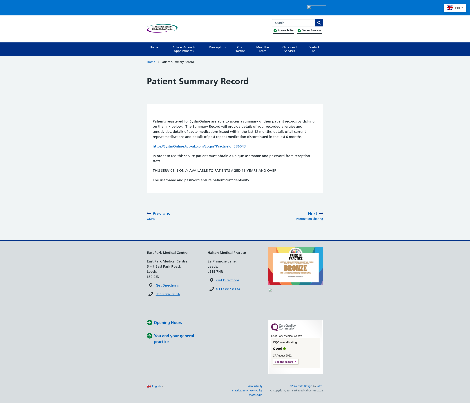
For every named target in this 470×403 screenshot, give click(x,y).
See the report (284, 361)
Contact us (313, 49)
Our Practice (239, 49)
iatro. (320, 386)
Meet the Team (262, 49)
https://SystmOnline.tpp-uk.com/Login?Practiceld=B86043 (199, 146)
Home (154, 47)
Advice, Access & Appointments (184, 49)
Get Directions (167, 285)
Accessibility (255, 386)
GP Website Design (301, 386)
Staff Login (255, 395)
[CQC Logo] (283, 330)
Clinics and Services (289, 49)
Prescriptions (217, 47)
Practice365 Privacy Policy (247, 390)
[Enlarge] (318, 293)
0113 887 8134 (168, 294)
